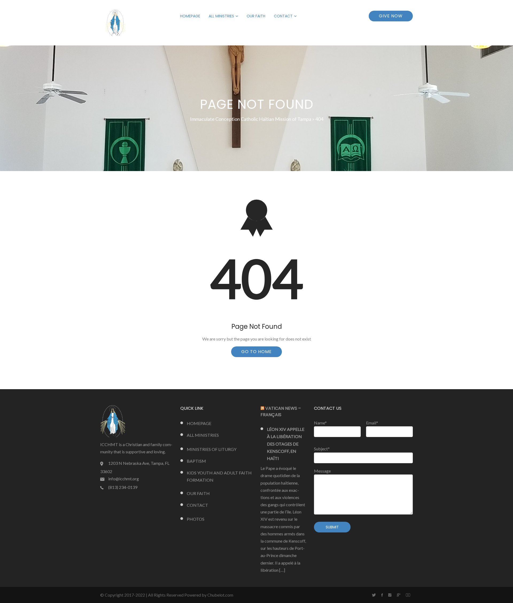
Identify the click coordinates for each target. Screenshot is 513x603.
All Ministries (221, 16)
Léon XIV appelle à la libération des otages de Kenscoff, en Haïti (285, 444)
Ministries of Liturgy (211, 449)
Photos (195, 518)
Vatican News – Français (281, 411)
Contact (283, 16)
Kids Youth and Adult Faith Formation (219, 476)
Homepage (190, 16)
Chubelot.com (220, 594)
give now (391, 16)
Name (320, 422)
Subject (322, 448)
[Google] (398, 595)
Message (322, 470)
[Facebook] (382, 595)
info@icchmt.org (123, 478)
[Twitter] (374, 595)
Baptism (196, 460)
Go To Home (256, 352)
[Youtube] (408, 595)
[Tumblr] (390, 595)
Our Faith (256, 16)
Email (372, 422)
